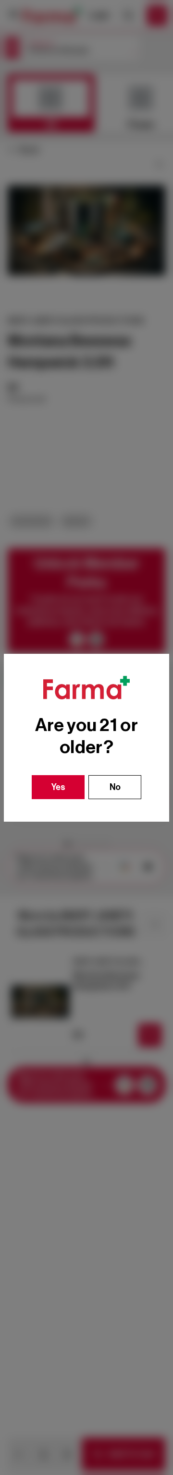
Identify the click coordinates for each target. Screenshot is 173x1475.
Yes (58, 787)
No (115, 787)
